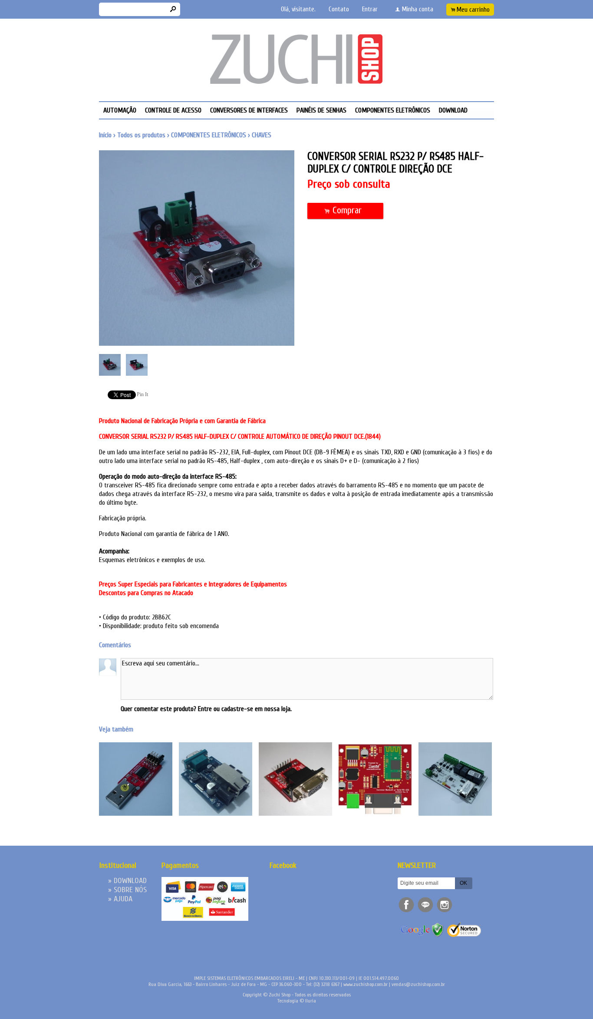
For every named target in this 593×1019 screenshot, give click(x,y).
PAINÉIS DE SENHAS (321, 110)
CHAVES (261, 135)
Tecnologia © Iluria (296, 1001)
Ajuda (123, 898)
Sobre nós (130, 889)
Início (105, 135)
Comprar (345, 210)
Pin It (142, 394)
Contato (339, 9)
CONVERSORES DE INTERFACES (249, 110)
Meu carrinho (473, 9)
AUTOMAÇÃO (119, 110)
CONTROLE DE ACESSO (173, 110)
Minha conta (417, 9)
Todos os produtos (141, 135)
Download (453, 110)
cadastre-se (237, 709)
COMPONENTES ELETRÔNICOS (392, 110)
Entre (205, 709)
